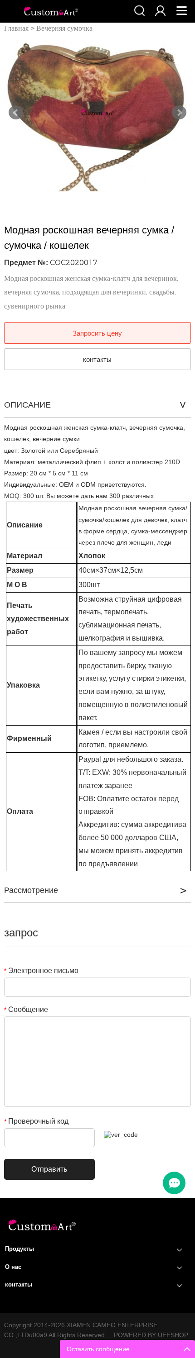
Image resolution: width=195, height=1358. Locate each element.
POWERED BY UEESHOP (151, 1335)
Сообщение (26, 1009)
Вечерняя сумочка (64, 28)
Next (179, 112)
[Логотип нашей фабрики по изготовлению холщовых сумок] (42, 1231)
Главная (16, 28)
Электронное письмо (41, 970)
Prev (16, 112)
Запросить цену (97, 333)
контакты (97, 359)
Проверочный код (36, 1121)
